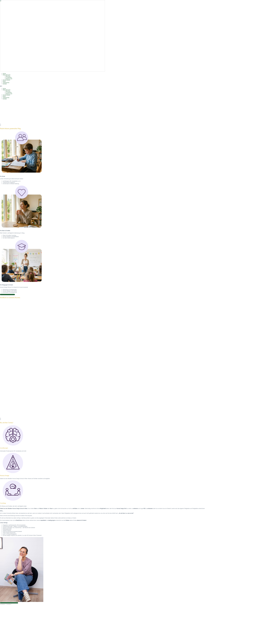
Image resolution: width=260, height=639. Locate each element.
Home (4, 73)
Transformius (6, 82)
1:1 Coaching (8, 77)
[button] (130, 86)
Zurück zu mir (8, 78)
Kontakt (5, 83)
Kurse (4, 81)
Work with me (6, 74)
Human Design (6, 80)
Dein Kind (7, 76)
